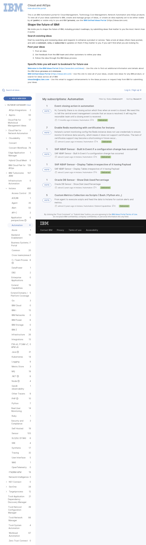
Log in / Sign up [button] (132, 90)
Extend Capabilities (103, 206)
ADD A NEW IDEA (18, 98)
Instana (75, 120)
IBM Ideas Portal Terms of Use (124, 214)
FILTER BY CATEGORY (16, 105)
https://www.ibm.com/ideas (71, 68)
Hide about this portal (37, 8)
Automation (84, 120)
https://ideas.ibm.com (61, 74)
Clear (28, 105)
